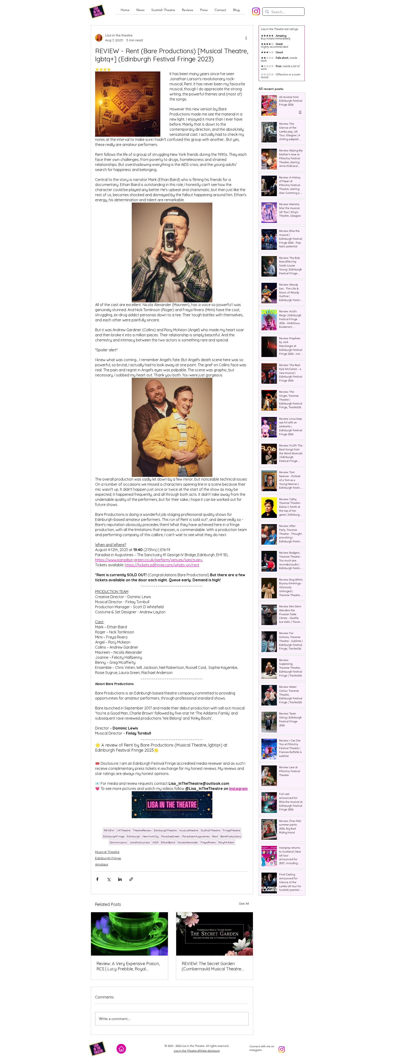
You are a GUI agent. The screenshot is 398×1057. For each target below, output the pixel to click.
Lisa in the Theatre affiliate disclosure (197, 1050)
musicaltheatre (188, 830)
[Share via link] (131, 879)
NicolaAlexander (188, 842)
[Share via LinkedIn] (120, 879)
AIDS (155, 842)
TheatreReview (142, 830)
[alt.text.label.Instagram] (256, 11)
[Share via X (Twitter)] (108, 879)
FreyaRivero (208, 842)
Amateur (101, 864)
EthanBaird (168, 842)
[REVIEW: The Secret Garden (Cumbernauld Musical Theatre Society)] (214, 934)
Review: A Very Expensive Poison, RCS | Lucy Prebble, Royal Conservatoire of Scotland (128, 966)
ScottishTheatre (210, 830)
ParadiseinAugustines (196, 836)
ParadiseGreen (170, 836)
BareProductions (230, 836)
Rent (215, 836)
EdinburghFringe (113, 836)
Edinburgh (133, 836)
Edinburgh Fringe (108, 858)
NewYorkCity (151, 836)
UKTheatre (123, 830)
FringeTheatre (231, 830)
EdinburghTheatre (165, 830)
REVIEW (109, 830)
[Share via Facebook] (97, 879)
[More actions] (246, 38)
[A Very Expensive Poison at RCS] (129, 934)
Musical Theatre (107, 852)
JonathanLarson (139, 842)
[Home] (121, 1049)
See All (244, 903)
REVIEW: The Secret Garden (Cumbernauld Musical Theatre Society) (211, 966)
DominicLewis (118, 842)
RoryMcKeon (226, 842)
